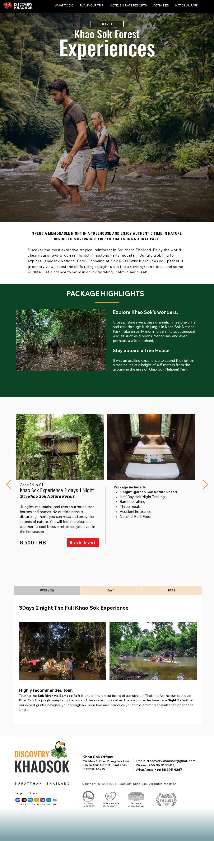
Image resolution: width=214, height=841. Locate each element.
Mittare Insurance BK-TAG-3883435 (111, 804)
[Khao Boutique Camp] (105, 560)
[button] (61, 340)
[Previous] (8, 485)
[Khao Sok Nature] (102, 560)
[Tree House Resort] (111, 560)
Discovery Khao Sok (132, 783)
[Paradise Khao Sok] (109, 560)
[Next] (205, 485)
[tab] (47, 590)
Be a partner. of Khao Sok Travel (136, 804)
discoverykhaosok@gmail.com (171, 761)
